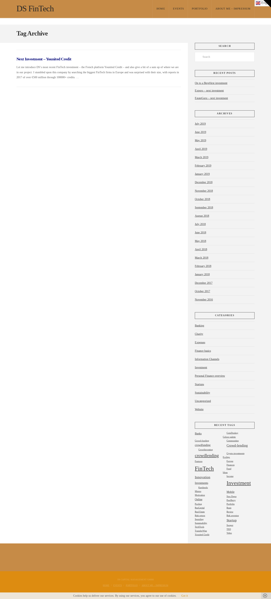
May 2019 (200, 140)
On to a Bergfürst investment (211, 83)
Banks (198, 433)
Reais (229, 508)
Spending (199, 519)
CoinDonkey (232, 433)
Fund (229, 469)
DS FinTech (35, 8)
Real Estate (200, 512)
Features (198, 461)
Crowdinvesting (205, 450)
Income (230, 476)
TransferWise (201, 531)
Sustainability (202, 392)
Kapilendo (203, 487)
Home (106, 585)
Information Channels (207, 359)
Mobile (230, 491)
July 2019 (200, 123)
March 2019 (201, 157)
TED (229, 529)
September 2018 (204, 207)
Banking (199, 325)
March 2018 (201, 257)
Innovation (202, 477)
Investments (201, 482)
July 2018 (200, 224)
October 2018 (202, 199)
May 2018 (200, 241)
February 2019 (203, 165)
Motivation (200, 495)
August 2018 (202, 215)
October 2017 (202, 291)
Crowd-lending (237, 445)
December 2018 (203, 182)
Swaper (230, 525)
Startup (232, 520)
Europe (230, 461)
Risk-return (200, 515)
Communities (233, 441)
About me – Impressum (155, 585)
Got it (184, 595)
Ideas (225, 472)
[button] (267, 4)
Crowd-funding (202, 441)
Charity (199, 333)
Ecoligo (226, 457)
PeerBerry (231, 500)
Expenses (200, 342)
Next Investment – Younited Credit (43, 59)
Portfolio (231, 504)
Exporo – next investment (209, 90)
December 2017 (203, 282)
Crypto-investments (235, 453)
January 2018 (202, 274)
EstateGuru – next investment (211, 98)
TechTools (199, 527)
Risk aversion (233, 515)
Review (230, 512)
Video (229, 533)
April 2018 (201, 249)
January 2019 (202, 173)
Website (199, 409)
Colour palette (229, 437)
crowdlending (207, 455)
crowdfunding (202, 445)
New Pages (231, 496)
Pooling (198, 504)
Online (198, 499)
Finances (230, 465)
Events (117, 585)
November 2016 (204, 299)
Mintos (198, 491)
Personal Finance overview (210, 375)
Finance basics (203, 350)
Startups (199, 384)
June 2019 (200, 132)
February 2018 (203, 266)
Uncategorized (203, 401)
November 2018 (204, 190)
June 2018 (200, 232)
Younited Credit (202, 535)
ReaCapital (200, 508)
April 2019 (201, 148)
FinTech (204, 468)
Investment (201, 367)
